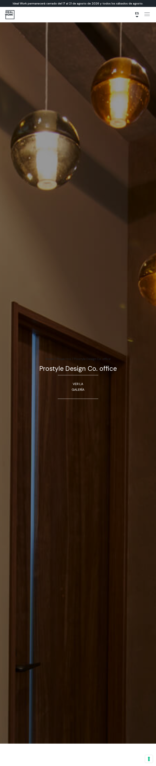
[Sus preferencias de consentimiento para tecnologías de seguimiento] (149, 759)
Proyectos (64, 359)
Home (50, 359)
